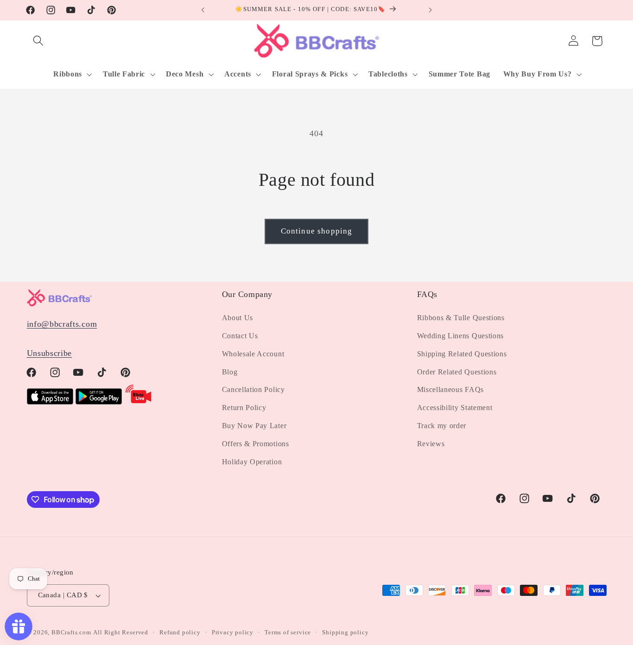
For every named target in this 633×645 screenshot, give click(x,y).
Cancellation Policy (253, 389)
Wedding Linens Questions (460, 336)
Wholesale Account (253, 354)
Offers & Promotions (255, 444)
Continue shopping (317, 231)
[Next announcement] (430, 10)
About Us (237, 318)
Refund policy (179, 632)
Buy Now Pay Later (254, 426)
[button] (39, 41)
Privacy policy (232, 632)
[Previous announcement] (203, 10)
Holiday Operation (252, 462)
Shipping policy (345, 632)
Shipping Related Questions (462, 354)
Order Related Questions (457, 372)
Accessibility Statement (455, 407)
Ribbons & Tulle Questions (461, 318)
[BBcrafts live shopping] (138, 401)
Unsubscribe (49, 353)
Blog (230, 372)
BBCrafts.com (71, 632)
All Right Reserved (120, 632)
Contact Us (240, 336)
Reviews (431, 444)
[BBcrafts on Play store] (99, 401)
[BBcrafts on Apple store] (50, 401)
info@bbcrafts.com (62, 324)
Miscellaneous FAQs (450, 389)
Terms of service (288, 632)
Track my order (442, 426)
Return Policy (244, 407)
